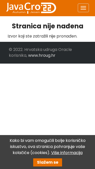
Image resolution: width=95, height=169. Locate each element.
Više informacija (67, 153)
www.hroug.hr (41, 55)
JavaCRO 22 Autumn (31, 8)
